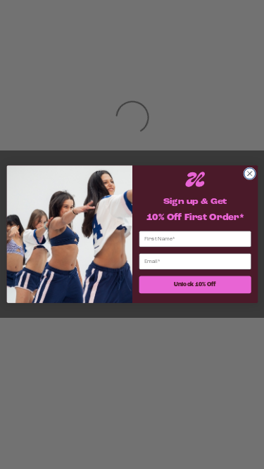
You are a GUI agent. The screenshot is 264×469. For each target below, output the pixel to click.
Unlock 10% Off (195, 285)
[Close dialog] (249, 173)
